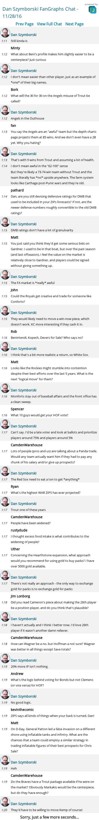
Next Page (74, 24)
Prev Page (25, 24)
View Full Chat (49, 24)
